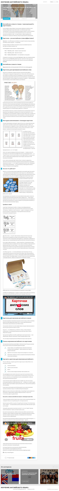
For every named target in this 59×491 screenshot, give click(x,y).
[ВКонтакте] (28, 457)
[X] (30, 457)
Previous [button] (53, 467)
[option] (10, 476)
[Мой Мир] (33, 457)
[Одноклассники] (31, 457)
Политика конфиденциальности (19, 489)
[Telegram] (34, 457)
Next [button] (57, 467)
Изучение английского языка (14, 2)
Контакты (45, 1)
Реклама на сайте (31, 489)
